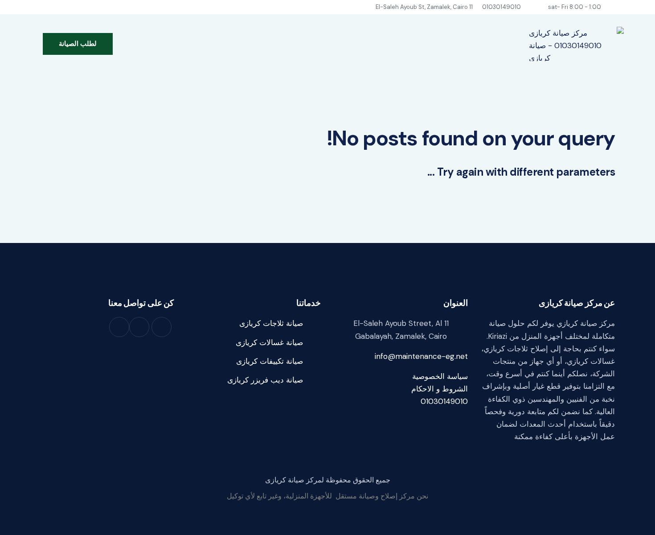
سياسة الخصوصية (440, 376)
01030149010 (444, 401)
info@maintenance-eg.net (421, 356)
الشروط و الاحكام (439, 389)
